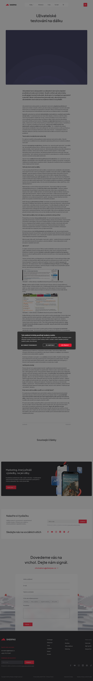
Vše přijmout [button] (65, 345)
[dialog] (46, 340)
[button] (29, 345)
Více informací (33, 341)
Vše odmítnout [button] (50, 345)
